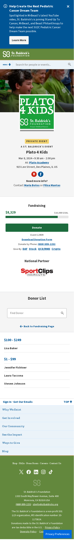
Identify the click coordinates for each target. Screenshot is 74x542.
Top (66, 402)
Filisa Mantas (51, 185)
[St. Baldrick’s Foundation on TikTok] (51, 473)
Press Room (32, 463)
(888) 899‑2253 (23, 504)
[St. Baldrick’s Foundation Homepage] (16, 54)
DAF (25, 249)
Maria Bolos (32, 185)
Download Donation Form (37, 239)
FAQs (22, 463)
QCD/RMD (44, 249)
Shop (14, 463)
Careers (44, 463)
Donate (37, 228)
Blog (5, 451)
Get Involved (11, 418)
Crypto (56, 249)
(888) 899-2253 (47, 244)
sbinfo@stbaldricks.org (45, 504)
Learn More (19, 40)
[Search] (62, 314)
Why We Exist (11, 409)
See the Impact (12, 434)
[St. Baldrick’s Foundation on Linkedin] (36, 473)
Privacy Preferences (58, 534)
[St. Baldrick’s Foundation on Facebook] (29, 473)
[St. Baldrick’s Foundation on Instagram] (43, 473)
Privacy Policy (52, 527)
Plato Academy (39, 163)
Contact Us (55, 463)
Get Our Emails (23, 402)
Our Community (13, 426)
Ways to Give (11, 442)
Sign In (7, 402)
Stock (33, 249)
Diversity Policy (28, 531)
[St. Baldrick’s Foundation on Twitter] (21, 473)
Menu (5, 64)
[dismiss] (68, 6)
